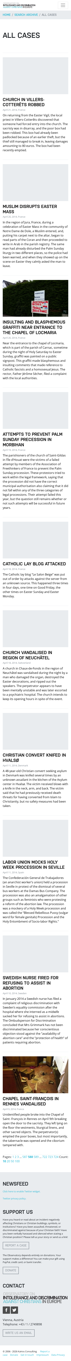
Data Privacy (58, 1354)
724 (56, 1157)
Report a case (16, 1245)
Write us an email (18, 1333)
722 (44, 1157)
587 (24, 1157)
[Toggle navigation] (63, 5)
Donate (10, 1270)
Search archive (26, 15)
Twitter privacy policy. (14, 1198)
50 (12, 1161)
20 (8, 1161)
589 (36, 1157)
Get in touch (27, 1354)
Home (7, 15)
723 (50, 1157)
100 (17, 1161)
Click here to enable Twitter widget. (21, 1191)
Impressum (42, 1354)
